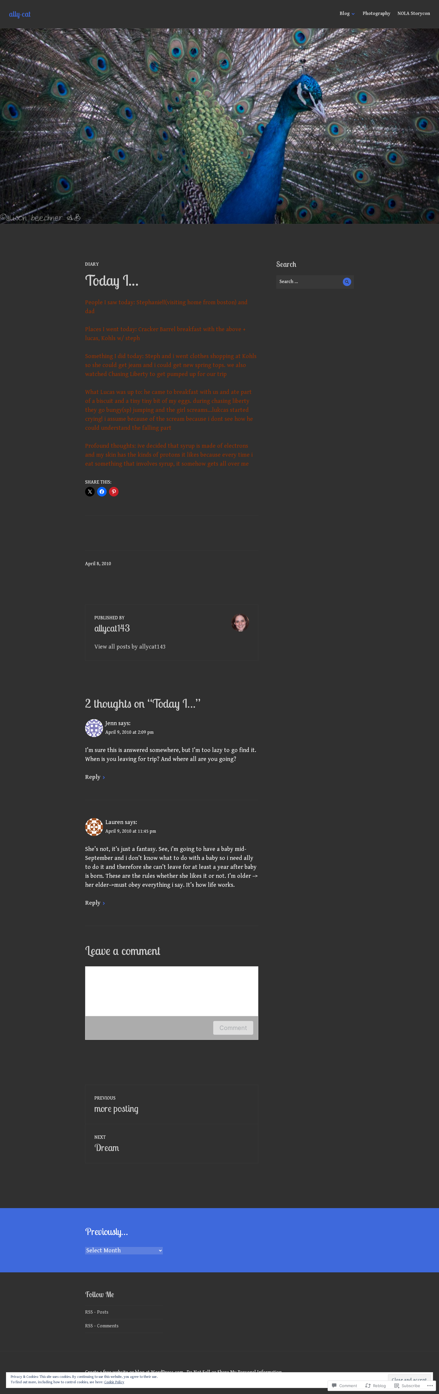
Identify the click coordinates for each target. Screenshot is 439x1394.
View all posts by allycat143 (130, 646)
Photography (376, 13)
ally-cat (19, 14)
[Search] (347, 282)
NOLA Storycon (413, 13)
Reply (92, 777)
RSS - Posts (96, 1312)
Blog (345, 13)
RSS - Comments (102, 1326)
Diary (92, 264)
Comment (233, 1027)
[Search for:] (315, 282)
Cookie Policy (114, 1382)
